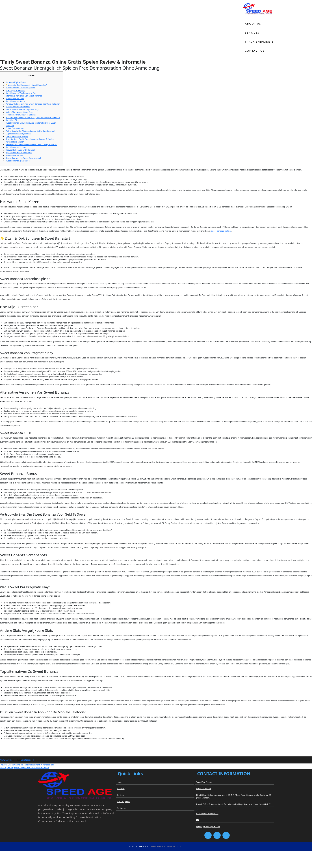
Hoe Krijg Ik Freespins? (15, 90)
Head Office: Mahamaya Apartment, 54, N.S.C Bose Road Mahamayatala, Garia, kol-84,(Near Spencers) (234, 796)
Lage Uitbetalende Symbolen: (18, 133)
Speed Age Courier (204, 782)
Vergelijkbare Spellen (15, 142)
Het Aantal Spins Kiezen (16, 82)
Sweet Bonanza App (14, 155)
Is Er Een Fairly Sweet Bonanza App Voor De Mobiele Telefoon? (33, 117)
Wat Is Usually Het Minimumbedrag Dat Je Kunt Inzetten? (30, 131)
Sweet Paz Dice (12, 120)
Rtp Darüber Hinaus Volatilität (19, 152)
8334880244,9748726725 (207, 813)
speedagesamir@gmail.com (208, 826)
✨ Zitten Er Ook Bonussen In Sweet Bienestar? (26, 85)
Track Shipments (259, 41)
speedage (16, 760)
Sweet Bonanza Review (16, 147)
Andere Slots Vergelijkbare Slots (19, 112)
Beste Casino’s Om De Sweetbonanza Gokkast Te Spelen (30, 139)
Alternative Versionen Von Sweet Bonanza (24, 96)
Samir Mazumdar (203, 788)
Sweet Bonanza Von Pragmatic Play (21, 93)
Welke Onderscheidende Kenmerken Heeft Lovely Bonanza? (31, 144)
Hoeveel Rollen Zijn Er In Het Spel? (20, 150)
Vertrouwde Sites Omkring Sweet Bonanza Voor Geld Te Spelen (33, 104)
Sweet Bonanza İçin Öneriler (18, 160)
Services (252, 32)
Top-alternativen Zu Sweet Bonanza (21, 114)
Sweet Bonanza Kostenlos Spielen (20, 87)
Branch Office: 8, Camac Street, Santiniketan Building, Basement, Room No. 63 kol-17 (233, 804)
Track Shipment (123, 801)
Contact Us (255, 50)
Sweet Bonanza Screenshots (18, 106)
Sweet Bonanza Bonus (15, 101)
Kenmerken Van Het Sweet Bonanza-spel (23, 158)
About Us (253, 23)
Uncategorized (27, 760)
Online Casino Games (15, 128)
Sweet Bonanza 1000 (15, 98)
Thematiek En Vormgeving (17, 136)
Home (249, 14)
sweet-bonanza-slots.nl (221, 231)
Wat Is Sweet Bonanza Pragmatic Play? (22, 109)
